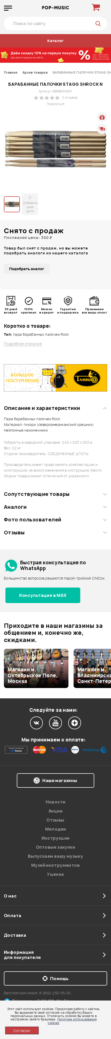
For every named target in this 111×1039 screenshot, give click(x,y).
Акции (55, 811)
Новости (56, 802)
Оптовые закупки (55, 847)
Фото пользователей (32, 519)
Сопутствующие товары (36, 494)
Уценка (55, 874)
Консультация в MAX (42, 595)
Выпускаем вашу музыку (55, 856)
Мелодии (55, 829)
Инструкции (56, 838)
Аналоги (15, 507)
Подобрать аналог (26, 268)
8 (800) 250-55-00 (55, 992)
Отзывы (14, 532)
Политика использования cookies (72, 1021)
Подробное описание (23, 344)
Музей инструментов (55, 865)
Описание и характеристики (42, 408)
